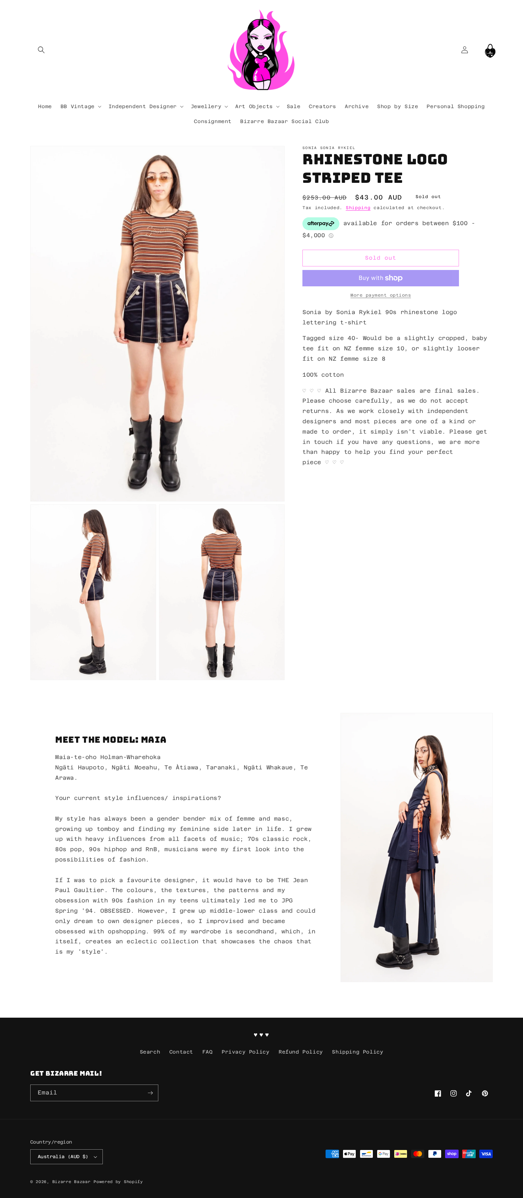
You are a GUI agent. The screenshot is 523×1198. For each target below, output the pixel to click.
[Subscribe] (150, 1093)
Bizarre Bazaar (71, 1182)
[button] (41, 49)
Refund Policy (301, 1052)
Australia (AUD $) (63, 1156)
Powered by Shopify (118, 1182)
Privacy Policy (245, 1052)
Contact (181, 1052)
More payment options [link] (380, 295)
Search (150, 1052)
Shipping (358, 207)
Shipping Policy (357, 1052)
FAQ (207, 1052)
